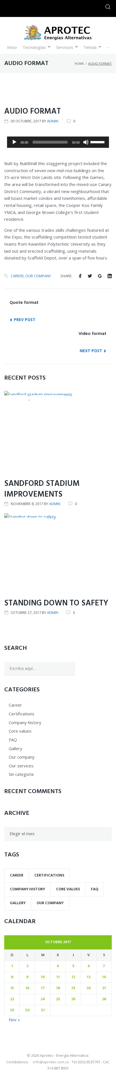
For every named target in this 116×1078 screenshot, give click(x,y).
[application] (58, 142)
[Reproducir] (14, 142)
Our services (21, 766)
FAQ (13, 740)
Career (17, 275)
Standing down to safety (56, 603)
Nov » (14, 1019)
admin (52, 121)
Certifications (48, 399)
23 (27, 999)
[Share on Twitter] (90, 276)
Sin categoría (21, 774)
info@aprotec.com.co (51, 1061)
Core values (18, 94)
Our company (38, 275)
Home (79, 63)
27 (88, 999)
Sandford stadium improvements (42, 489)
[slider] (98, 142)
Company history (28, 521)
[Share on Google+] (100, 276)
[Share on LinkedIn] (110, 276)
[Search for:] (39, 669)
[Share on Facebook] (80, 276)
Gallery (15, 748)
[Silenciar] (86, 142)
